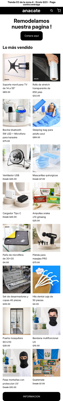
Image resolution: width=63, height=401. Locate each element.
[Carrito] (59, 10)
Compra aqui (32, 35)
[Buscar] (51, 10)
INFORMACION (31, 396)
